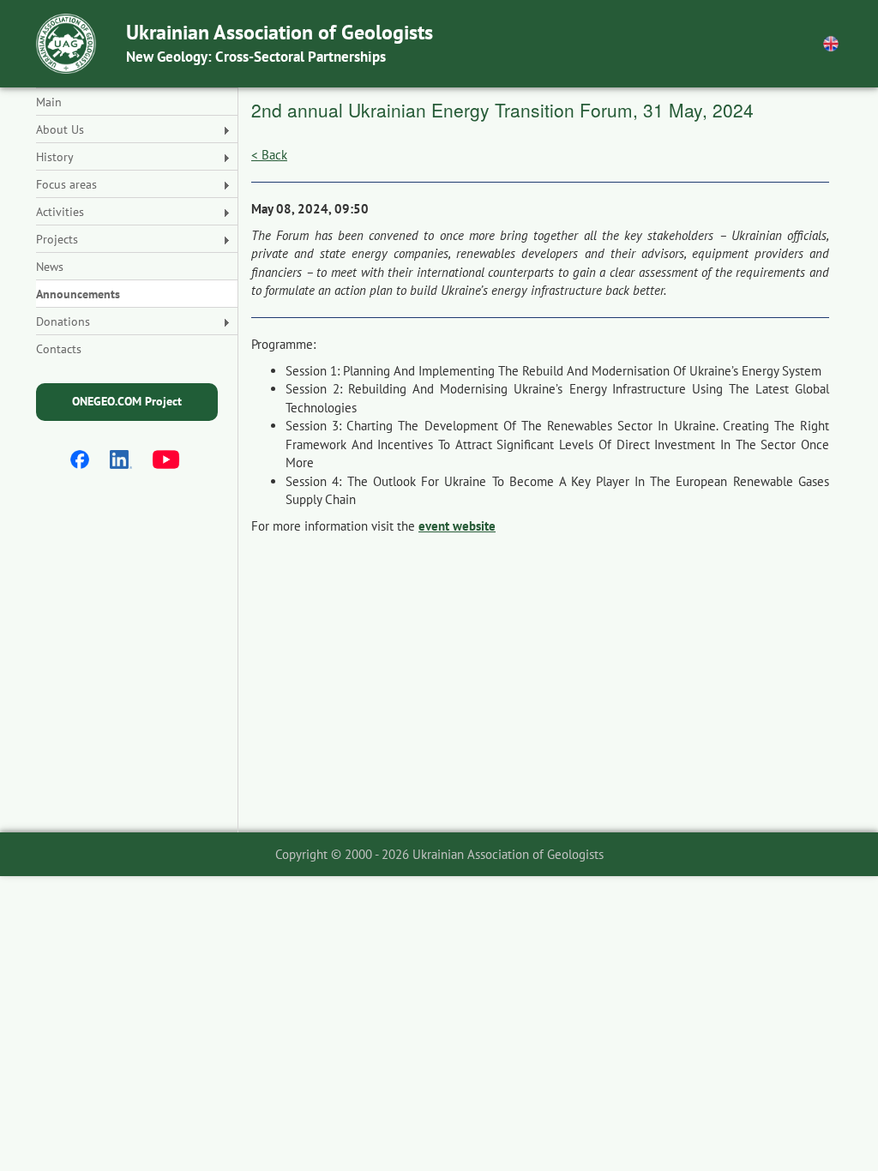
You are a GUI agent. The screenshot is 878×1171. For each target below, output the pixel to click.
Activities (60, 211)
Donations (63, 321)
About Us (60, 129)
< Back (269, 155)
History (55, 157)
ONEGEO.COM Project (127, 401)
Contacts (58, 349)
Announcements (78, 294)
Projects (57, 239)
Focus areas (66, 184)
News (49, 266)
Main (49, 102)
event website (457, 526)
